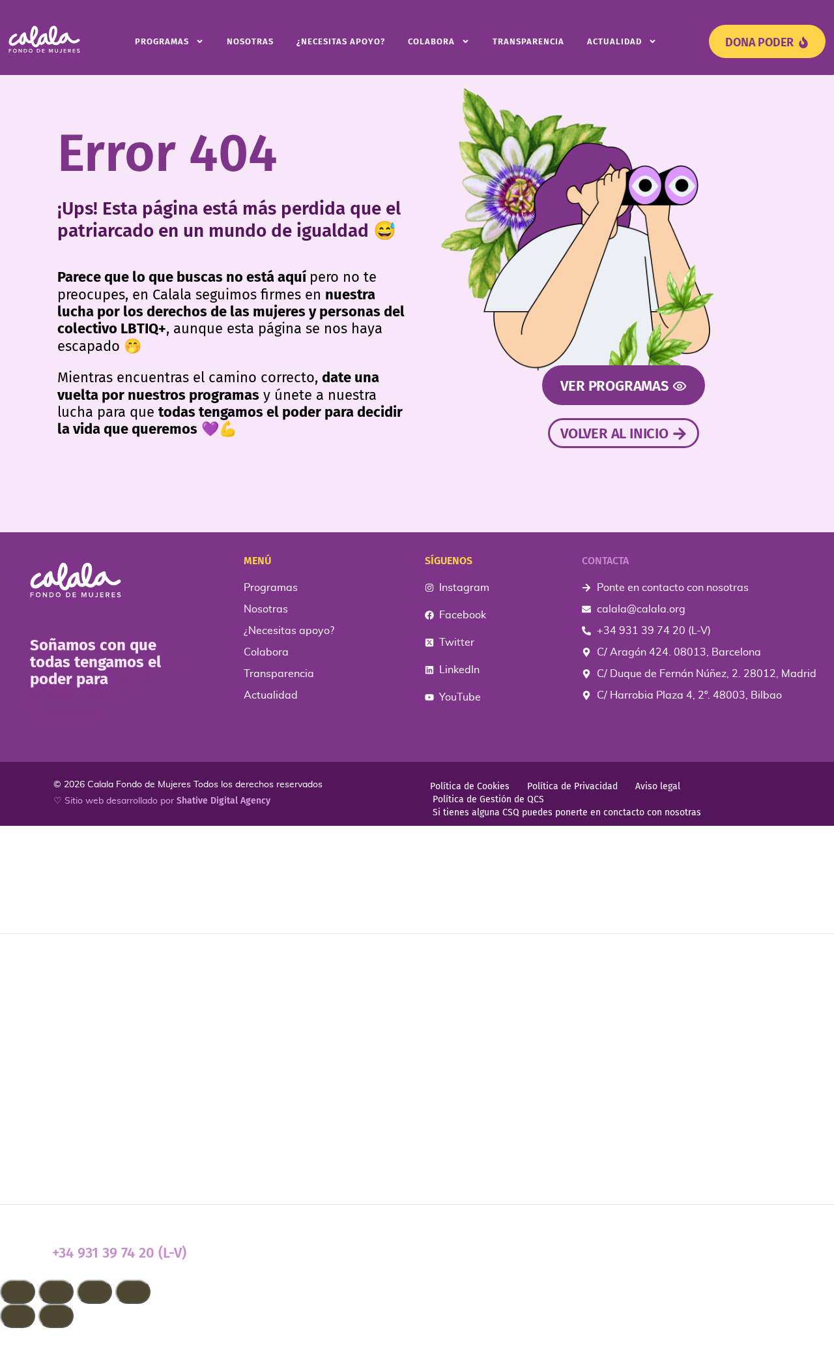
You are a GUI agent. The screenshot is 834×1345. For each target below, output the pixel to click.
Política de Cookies (470, 786)
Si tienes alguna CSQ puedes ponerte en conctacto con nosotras (567, 812)
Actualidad (614, 41)
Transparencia (528, 41)
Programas (162, 41)
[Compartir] (94, 1292)
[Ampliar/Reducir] (17, 1292)
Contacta (605, 560)
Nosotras (250, 41)
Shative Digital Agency (223, 800)
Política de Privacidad (572, 786)
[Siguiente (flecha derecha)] (56, 1316)
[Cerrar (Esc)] (133, 1292)
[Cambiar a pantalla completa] (56, 1292)
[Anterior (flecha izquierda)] (17, 1316)
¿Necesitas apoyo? (340, 41)
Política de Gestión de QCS (488, 799)
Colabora (431, 41)
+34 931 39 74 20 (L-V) (119, 1253)
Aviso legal (657, 786)
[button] (417, 1336)
